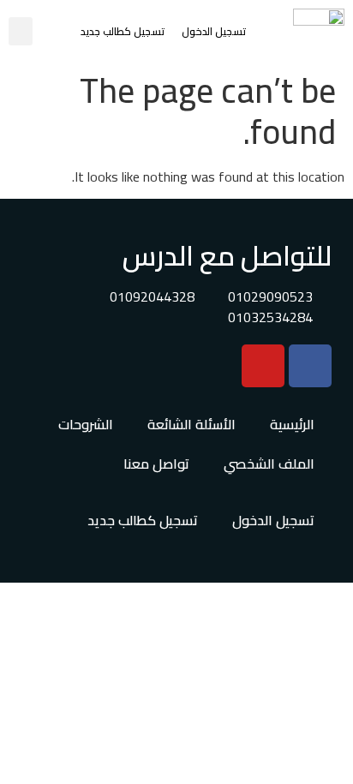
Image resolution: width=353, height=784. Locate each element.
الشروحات (85, 424)
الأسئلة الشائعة (191, 424)
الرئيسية (292, 424)
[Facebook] (310, 365)
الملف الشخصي (269, 463)
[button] (21, 31)
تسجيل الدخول (214, 31)
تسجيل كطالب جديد (123, 31)
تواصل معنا (156, 463)
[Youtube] (263, 365)
